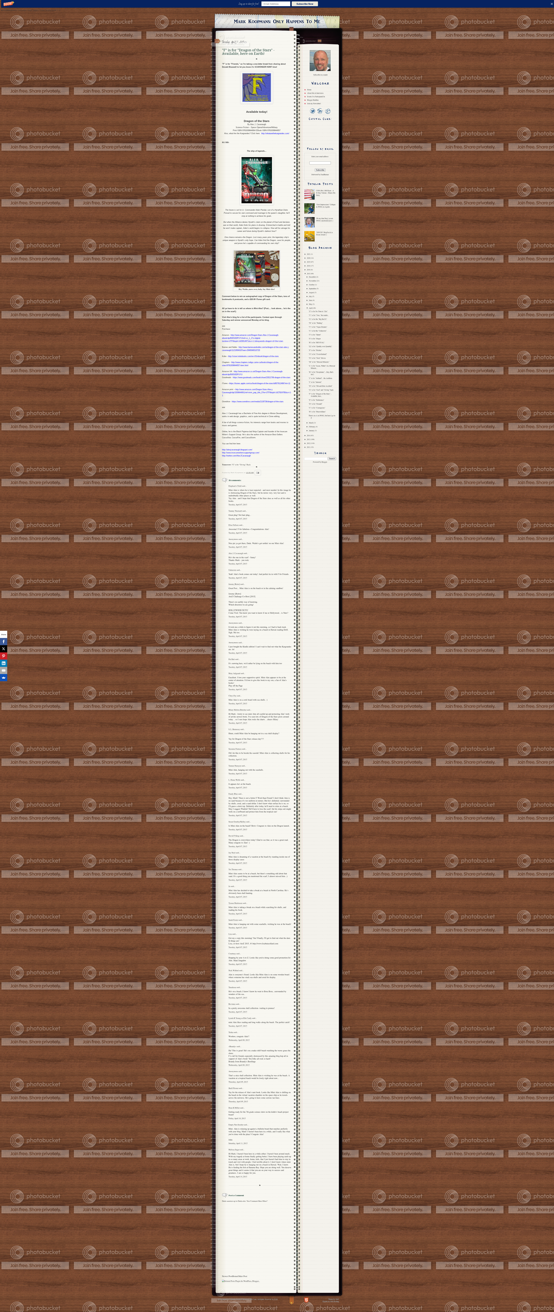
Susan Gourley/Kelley (237, 821)
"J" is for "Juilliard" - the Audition (320, 378)
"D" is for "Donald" (315, 404)
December (312, 277)
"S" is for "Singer (315, 338)
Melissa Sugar (234, 1149)
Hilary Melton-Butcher (237, 709)
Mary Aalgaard (234, 673)
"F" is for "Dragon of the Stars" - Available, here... (320, 395)
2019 (309, 262)
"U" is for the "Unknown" (318, 331)
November (313, 280)
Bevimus (232, 1004)
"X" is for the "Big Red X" (318, 319)
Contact (319, 41)
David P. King (234, 835)
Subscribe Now (304, 3)
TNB (275, 1299)
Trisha (231, 1032)
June (310, 300)
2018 (309, 266)
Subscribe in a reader (320, 75)
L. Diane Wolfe (234, 780)
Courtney (232, 953)
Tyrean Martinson (235, 903)
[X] (3, 648)
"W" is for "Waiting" (316, 323)
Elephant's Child (235, 486)
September (313, 288)
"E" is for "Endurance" (316, 400)
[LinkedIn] (320, 114)
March (311, 422)
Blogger (324, 462)
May (310, 304)
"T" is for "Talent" (315, 334)
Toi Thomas (233, 869)
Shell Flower (233, 1088)
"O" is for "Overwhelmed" (318, 354)
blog (235, 317)
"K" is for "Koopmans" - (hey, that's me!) (321, 373)
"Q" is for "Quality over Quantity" (320, 346)
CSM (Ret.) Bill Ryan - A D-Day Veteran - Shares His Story (325, 192)
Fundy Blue (233, 794)
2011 (309, 447)
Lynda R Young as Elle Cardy (240, 1018)
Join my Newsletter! (314, 103)
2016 (309, 269)
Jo (229, 886)
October (312, 284)
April (311, 308)
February (312, 426)
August (311, 292)
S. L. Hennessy (234, 729)
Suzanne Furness (235, 749)
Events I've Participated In (316, 96)
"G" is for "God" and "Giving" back (321, 390)
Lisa (230, 934)
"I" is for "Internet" (315, 382)
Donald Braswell (229, 67)
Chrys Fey (232, 695)
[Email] (3, 670)
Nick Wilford (234, 970)
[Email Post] (257, 473)
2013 (309, 439)
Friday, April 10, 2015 (237, 1118)
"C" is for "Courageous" (317, 407)
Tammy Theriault (235, 511)
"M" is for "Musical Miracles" (319, 362)
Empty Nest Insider (236, 1124)
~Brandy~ (232, 1046)
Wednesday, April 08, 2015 (239, 1040)
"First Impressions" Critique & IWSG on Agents (325, 205)
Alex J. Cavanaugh (258, 124)
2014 (309, 435)
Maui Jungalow (239, 960)
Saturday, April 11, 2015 (238, 1143)
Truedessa (232, 987)
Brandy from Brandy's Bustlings (242, 1061)
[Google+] (327, 114)
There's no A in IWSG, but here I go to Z (322, 416)
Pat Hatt (232, 659)
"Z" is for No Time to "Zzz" (318, 311)
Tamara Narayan (235, 765)
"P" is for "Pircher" (315, 350)
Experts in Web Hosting (330, 1301)
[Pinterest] (3, 656)
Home (235, 1276)
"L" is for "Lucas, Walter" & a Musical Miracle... (322, 367)
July (310, 296)
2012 (309, 443)
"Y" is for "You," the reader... (319, 315)
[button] (249, 4)
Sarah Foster (233, 920)
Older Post (242, 1276)
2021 (309, 254)
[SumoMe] (3, 677)
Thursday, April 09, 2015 (238, 1082)
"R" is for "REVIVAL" (317, 342)
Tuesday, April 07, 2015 (238, 504)
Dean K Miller (234, 1107)
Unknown (232, 570)
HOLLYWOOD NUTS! (238, 610)
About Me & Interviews (315, 93)
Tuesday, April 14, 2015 (238, 1176)
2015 (309, 273)
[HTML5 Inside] (306, 1300)
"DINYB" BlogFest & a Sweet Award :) (324, 233)
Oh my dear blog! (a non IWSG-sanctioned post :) (324, 219)
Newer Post (227, 1276)
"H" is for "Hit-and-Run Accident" (320, 386)
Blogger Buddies (313, 100)
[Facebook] (3, 641)
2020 (309, 258)
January (312, 430)
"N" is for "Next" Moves (317, 358)
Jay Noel (232, 852)
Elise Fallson (234, 525)
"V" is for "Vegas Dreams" (318, 327)
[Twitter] (312, 114)
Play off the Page (236, 685)
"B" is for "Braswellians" (317, 411)
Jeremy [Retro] (234, 584)
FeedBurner (325, 174)
